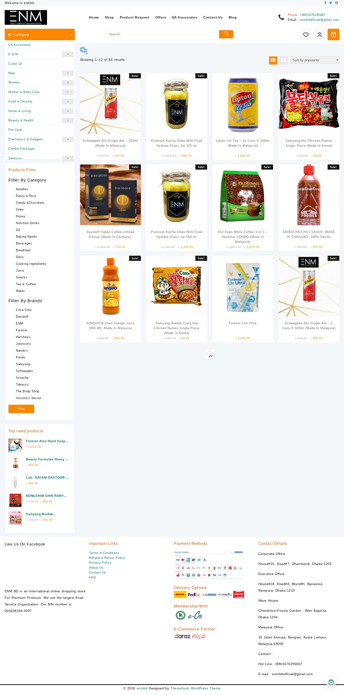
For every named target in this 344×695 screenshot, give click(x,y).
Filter (21, 409)
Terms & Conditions (104, 553)
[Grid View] (273, 60)
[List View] (284, 60)
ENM (19, 323)
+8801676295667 (313, 15)
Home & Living (19, 111)
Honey (21, 216)
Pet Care (15, 129)
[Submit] (226, 34)
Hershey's (23, 337)
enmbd (142, 688)
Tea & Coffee (26, 284)
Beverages (24, 243)
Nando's (22, 350)
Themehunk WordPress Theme (195, 688)
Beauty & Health (20, 120)
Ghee (20, 209)
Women (14, 82)
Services (15, 158)
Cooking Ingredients (31, 264)
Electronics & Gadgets (25, 139)
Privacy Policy (100, 562)
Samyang (23, 364)
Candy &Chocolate (30, 202)
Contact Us (97, 572)
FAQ (92, 577)
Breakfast (23, 250)
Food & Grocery (20, 101)
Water (20, 291)
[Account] (319, 34)
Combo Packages (21, 148)
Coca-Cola (24, 310)
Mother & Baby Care (23, 92)
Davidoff (22, 316)
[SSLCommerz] (209, 565)
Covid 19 (15, 63)
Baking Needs (26, 236)
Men (11, 73)
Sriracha (22, 377)
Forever (22, 330)
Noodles (22, 189)
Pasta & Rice (26, 196)
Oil (18, 230)
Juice (20, 270)
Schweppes (24, 371)
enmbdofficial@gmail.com (319, 20)
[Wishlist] (305, 34)
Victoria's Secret (28, 398)
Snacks (21, 277)
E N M (13, 54)
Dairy (20, 257)
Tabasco (22, 384)
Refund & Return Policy (107, 558)
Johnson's (23, 344)
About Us (96, 567)
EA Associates (19, 45)
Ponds (21, 357)
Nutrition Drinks (28, 223)
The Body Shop (27, 391)
